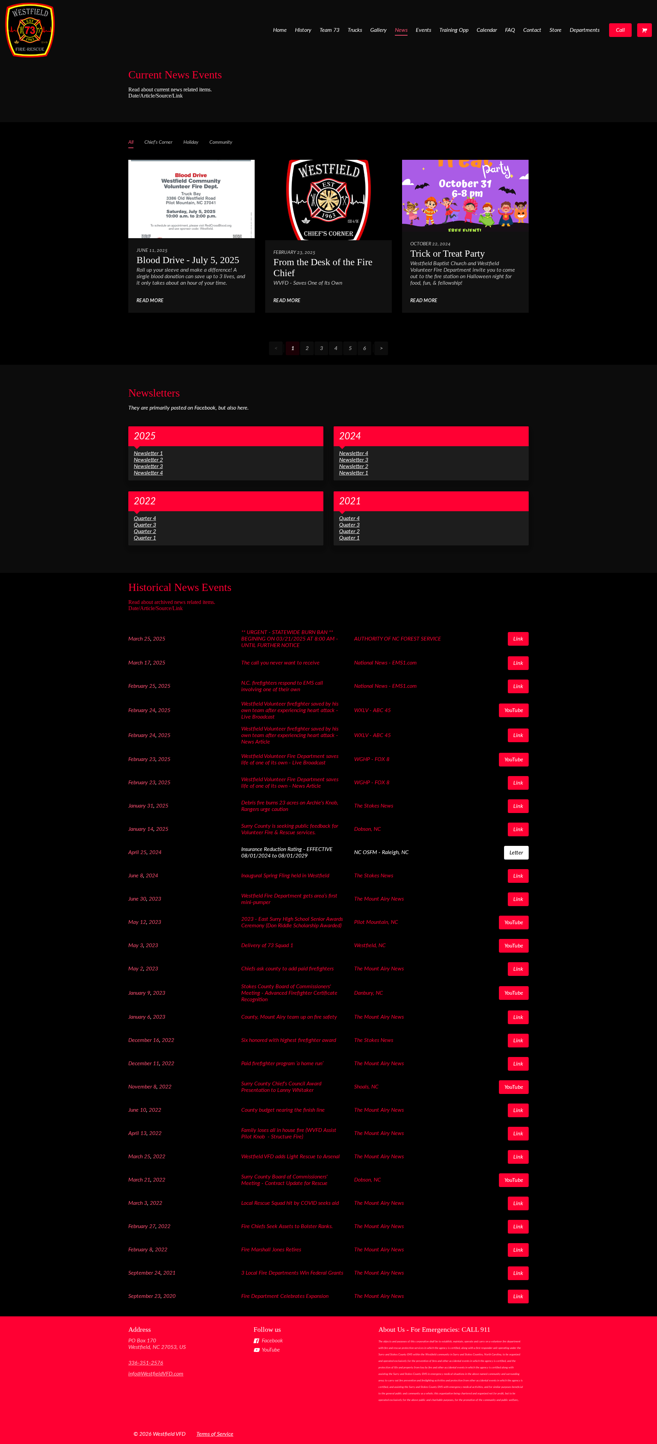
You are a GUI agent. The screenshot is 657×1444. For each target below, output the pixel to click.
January (137, 806)
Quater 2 (349, 531)
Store (556, 30)
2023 (155, 899)
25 (147, 639)
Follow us (267, 1329)
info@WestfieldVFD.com (155, 1374)
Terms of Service (214, 1434)
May (133, 922)
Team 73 (329, 30)
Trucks (355, 30)
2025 (145, 436)
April (133, 852)
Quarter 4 (145, 518)
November (140, 1087)
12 (143, 922)
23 (152, 759)
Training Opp (453, 30)
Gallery (378, 30)
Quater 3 (349, 525)
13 (143, 1133)
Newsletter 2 (148, 460)
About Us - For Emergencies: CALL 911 (434, 1329)
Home (280, 30)
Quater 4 (349, 518)
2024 (350, 436)
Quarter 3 (145, 525)
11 (156, 1063)
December (140, 1040)
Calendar (487, 30)
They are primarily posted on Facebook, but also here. (188, 408)
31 (150, 806)
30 (143, 899)
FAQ (510, 30)
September (140, 1273)
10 (143, 1110)
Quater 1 (349, 538)
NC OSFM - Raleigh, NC (381, 852)
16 (156, 1040)
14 (150, 829)
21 (147, 1180)
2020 (169, 1296)
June (133, 875)
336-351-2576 (145, 1363)
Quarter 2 (145, 531)
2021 (350, 501)
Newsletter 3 (148, 466)
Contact (532, 30)
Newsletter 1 (148, 453)
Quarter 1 (145, 538)
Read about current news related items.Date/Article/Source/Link (170, 93)
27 (152, 1226)
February (138, 686)
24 (152, 710)
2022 (145, 501)
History (303, 30)
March (135, 639)
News (401, 30)
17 (147, 663)
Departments (585, 30)
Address (139, 1329)
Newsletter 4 (148, 473)
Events (423, 30)
